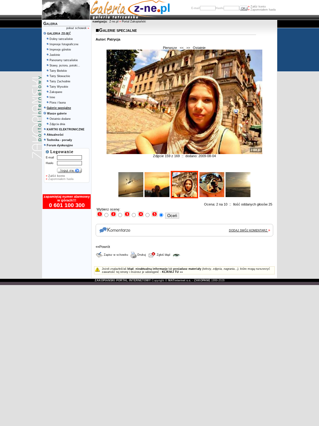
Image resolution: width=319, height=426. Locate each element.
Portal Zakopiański (134, 21)
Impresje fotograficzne (64, 44)
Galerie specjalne (118, 30)
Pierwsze (170, 48)
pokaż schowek (77, 28)
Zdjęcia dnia (57, 124)
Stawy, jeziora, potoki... (65, 65)
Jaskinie (55, 54)
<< (181, 48)
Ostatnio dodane (60, 118)
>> (188, 48)
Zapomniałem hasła (262, 9)
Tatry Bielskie (58, 70)
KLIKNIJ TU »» (172, 272)
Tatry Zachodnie (60, 81)
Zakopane (56, 92)
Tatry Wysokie (59, 86)
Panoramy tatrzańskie (64, 60)
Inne (52, 97)
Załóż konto (257, 6)
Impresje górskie (60, 49)
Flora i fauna (58, 102)
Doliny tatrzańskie (61, 39)
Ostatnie (199, 48)
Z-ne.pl (114, 21)
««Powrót (103, 247)
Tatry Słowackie (60, 76)
